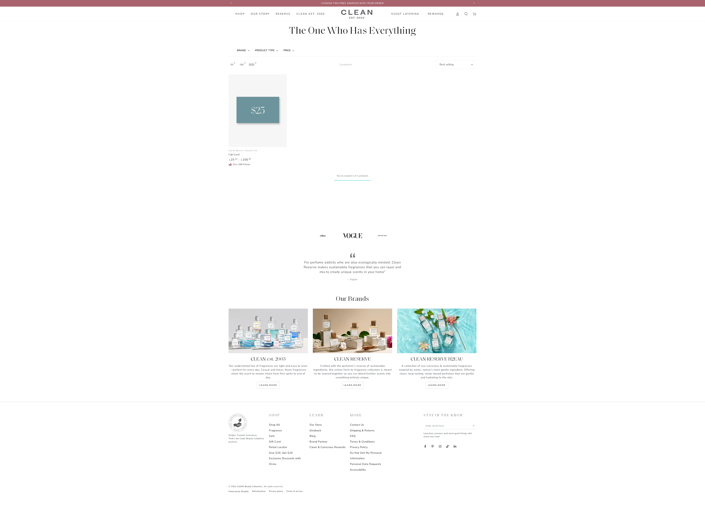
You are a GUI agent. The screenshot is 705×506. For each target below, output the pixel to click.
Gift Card (275, 441)
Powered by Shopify (239, 491)
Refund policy (259, 491)
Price (287, 50)
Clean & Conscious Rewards (328, 447)
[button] (466, 14)
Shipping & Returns (362, 430)
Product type (264, 50)
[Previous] (300, 235)
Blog (312, 436)
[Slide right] (473, 3)
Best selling (446, 64)
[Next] (404, 235)
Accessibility (358, 470)
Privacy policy (276, 491)
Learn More (268, 385)
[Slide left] (231, 3)
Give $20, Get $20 (281, 453)
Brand (241, 50)
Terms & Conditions (362, 441)
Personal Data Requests (365, 464)
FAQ (352, 436)
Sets (272, 436)
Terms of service (294, 491)
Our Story (316, 425)
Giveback (315, 430)
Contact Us (357, 425)
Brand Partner (319, 441)
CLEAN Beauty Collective (249, 486)
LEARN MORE (437, 385)
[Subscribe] (474, 425)
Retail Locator (278, 447)
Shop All (274, 425)
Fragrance (275, 430)
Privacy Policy (359, 447)
